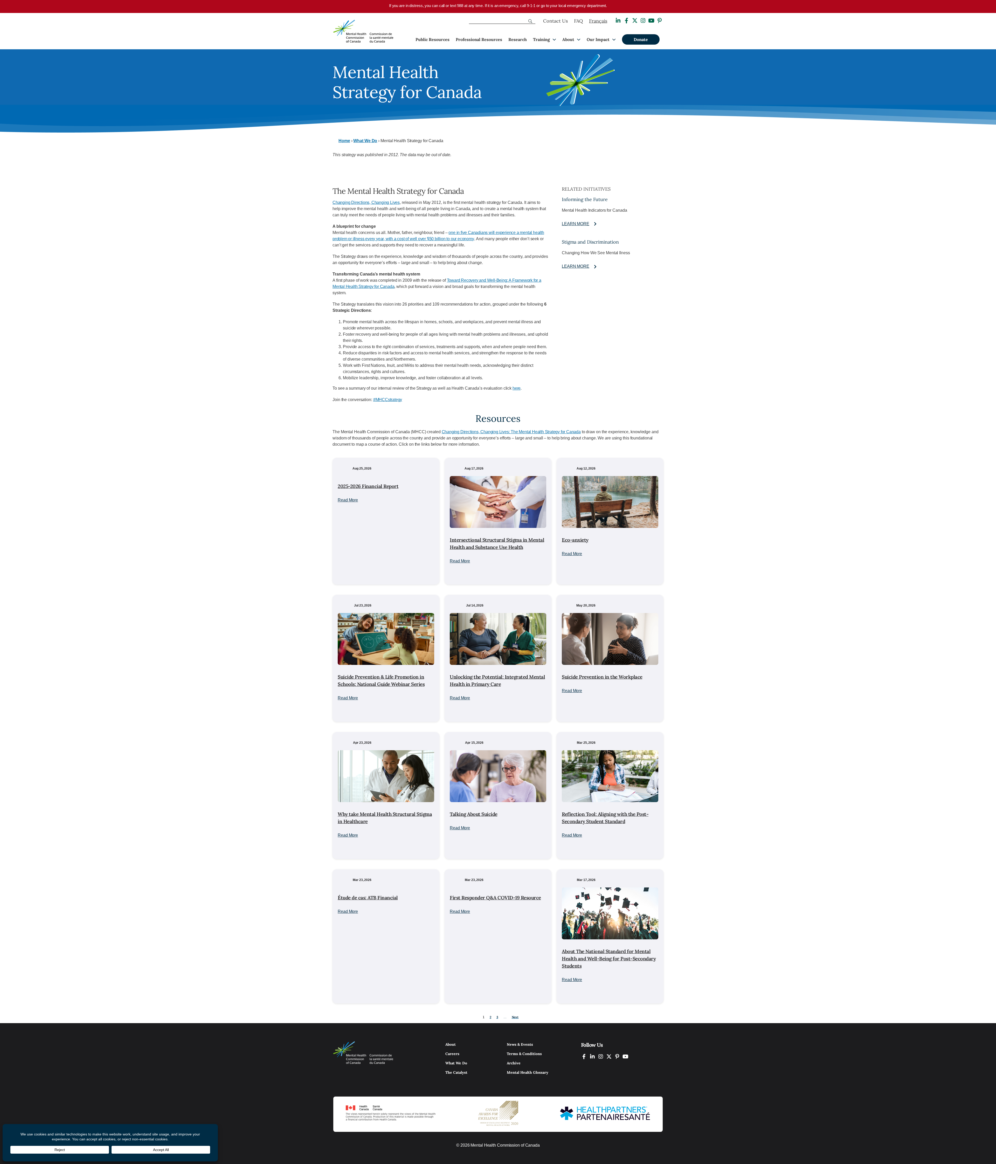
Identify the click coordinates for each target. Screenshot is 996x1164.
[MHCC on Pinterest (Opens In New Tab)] (617, 1056)
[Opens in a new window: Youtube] (651, 20)
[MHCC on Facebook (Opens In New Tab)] (584, 1056)
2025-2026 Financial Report (368, 486)
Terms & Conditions (524, 1053)
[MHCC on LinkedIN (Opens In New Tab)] (592, 1056)
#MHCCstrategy (387, 399)
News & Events (520, 1044)
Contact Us (555, 21)
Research (517, 39)
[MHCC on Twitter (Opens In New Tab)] (609, 1056)
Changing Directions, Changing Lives (366, 202)
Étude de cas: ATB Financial (368, 897)
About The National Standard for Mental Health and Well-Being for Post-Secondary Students (609, 958)
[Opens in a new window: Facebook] (626, 20)
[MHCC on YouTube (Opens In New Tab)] (625, 1056)
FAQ (578, 21)
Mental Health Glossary (527, 1072)
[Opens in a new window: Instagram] (643, 20)
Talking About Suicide (473, 814)
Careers (452, 1053)
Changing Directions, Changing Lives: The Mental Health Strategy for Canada (511, 432)
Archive (514, 1063)
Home (344, 141)
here (517, 388)
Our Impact (598, 39)
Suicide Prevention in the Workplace (602, 677)
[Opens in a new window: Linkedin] (618, 20)
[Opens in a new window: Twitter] (635, 20)
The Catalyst (456, 1072)
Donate (641, 39)
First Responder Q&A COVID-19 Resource (495, 897)
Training (541, 39)
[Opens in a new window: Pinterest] (659, 20)
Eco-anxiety (575, 540)
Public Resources (432, 39)
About (568, 39)
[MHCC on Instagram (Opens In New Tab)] (601, 1056)
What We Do (365, 141)
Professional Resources (479, 39)
